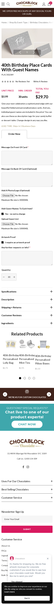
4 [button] (34, 378)
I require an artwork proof (17, 242)
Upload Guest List (10, 219)
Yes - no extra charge (15, 214)
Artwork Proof (8, 237)
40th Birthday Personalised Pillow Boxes (43, 359)
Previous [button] (20, 52)
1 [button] (27, 52)
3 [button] (29, 378)
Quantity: (6, 270)
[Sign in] (44, 4)
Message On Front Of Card (15, 147)
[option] (27, 43)
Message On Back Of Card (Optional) (19, 169)
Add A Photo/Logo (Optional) (15, 190)
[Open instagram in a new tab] (28, 467)
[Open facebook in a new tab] (23, 467)
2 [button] (25, 378)
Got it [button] (27, 598)
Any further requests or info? (16, 247)
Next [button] (34, 52)
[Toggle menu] (3, 4)
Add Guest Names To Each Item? (17, 208)
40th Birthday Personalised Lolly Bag (11, 359)
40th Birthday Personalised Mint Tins (27, 359)
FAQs (3, 550)
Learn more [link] (9, 592)
